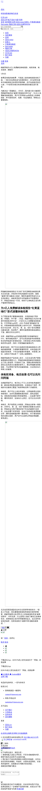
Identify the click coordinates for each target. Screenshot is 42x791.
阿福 (3, 627)
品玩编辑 (8, 717)
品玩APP (4, 20)
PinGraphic (5, 24)
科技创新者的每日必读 (9, 13)
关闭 (2, 63)
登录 (21, 20)
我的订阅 (12, 24)
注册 (2, 61)
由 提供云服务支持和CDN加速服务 (14, 733)
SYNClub (8, 53)
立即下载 (4, 676)
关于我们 (8, 710)
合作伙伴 (8, 714)
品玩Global (20, 22)
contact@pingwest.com (13, 694)
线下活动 (11, 20)
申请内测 (20, 789)
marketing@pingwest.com (14, 702)
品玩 (2, 9)
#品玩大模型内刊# (23, 24)
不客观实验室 (35, 22)
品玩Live (8, 725)
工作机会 (8, 712)
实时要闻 (8, 22)
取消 (2, 642)
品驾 (14, 22)
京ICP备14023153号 (31, 737)
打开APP (4, 17)
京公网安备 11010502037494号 (15, 739)
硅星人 (27, 22)
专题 (17, 20)
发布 (6, 642)
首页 (2, 22)
